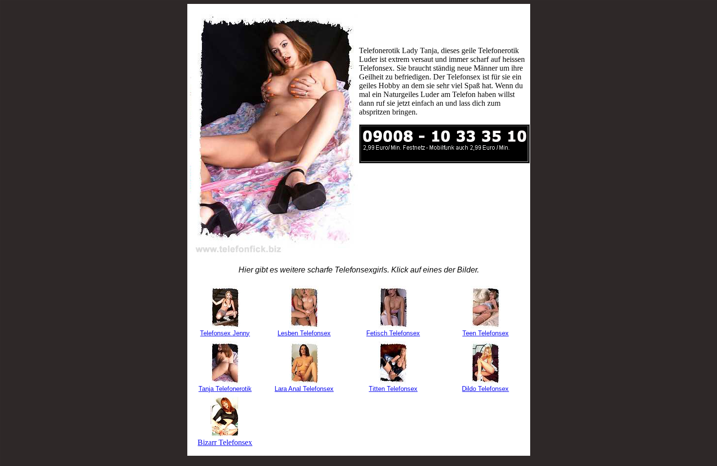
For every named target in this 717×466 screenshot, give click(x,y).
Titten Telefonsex (393, 388)
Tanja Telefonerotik (225, 388)
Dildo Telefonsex (485, 388)
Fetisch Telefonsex (393, 333)
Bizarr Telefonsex (225, 442)
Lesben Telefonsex (304, 333)
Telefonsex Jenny (225, 333)
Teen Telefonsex (485, 333)
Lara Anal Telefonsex (304, 388)
